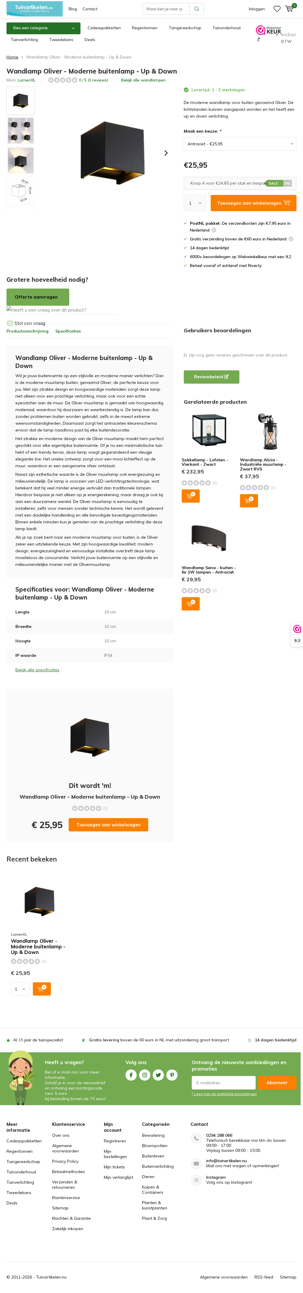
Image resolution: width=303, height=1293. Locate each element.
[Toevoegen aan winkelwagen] (42, 989)
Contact (90, 8)
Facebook (131, 1075)
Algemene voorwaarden (65, 1148)
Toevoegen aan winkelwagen (108, 825)
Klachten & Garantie (71, 1218)
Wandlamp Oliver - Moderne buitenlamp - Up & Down (38, 946)
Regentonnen (144, 27)
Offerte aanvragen (36, 297)
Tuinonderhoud (226, 27)
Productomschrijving (28, 331)
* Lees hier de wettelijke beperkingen (224, 1094)
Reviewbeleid (209, 377)
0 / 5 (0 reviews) (93, 80)
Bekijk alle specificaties (37, 669)
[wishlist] (277, 9)
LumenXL (27, 80)
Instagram (144, 1075)
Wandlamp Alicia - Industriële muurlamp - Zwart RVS (263, 464)
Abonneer (277, 1082)
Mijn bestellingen (115, 1154)
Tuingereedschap (185, 27)
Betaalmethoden (68, 1171)
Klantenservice (66, 1197)
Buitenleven (153, 1156)
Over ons (61, 1135)
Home (12, 57)
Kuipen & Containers (152, 1189)
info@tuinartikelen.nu (226, 1160)
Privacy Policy (65, 1161)
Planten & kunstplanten (154, 1205)
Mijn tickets (114, 1167)
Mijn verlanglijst (118, 1177)
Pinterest (172, 1075)
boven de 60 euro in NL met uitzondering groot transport (159, 1040)
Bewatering (153, 1135)
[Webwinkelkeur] (258, 39)
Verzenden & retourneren (64, 1184)
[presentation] (166, 153)
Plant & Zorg (154, 1218)
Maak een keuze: (202, 131)
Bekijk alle (143, 80)
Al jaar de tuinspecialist (38, 1040)
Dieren (148, 1176)
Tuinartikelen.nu (51, 1277)
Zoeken (197, 9)
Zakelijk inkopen (67, 1228)
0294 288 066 (219, 1135)
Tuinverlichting (24, 39)
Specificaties (68, 331)
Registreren (115, 1141)
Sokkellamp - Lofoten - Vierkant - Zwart (205, 462)
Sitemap (60, 1208)
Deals (90, 39)
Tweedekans (61, 39)
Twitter (158, 1075)
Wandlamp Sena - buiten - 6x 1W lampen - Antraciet (209, 570)
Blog (73, 8)
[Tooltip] (214, 230)
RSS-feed (263, 1277)
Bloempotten (154, 1145)
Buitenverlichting (158, 1166)
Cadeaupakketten (104, 27)
